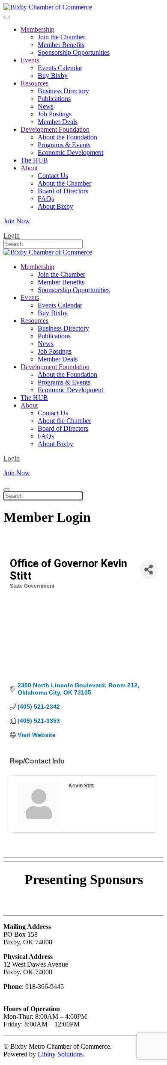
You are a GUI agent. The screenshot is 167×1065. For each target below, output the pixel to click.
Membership (37, 29)
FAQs (46, 198)
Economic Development (70, 152)
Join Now (16, 221)
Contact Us (53, 175)
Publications (54, 98)
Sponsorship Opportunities (74, 52)
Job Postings (55, 114)
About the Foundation (67, 137)
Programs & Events (64, 144)
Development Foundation (55, 129)
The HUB (34, 160)
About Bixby (55, 206)
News (46, 106)
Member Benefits (61, 44)
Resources (34, 83)
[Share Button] (148, 569)
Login (11, 235)
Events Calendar (60, 67)
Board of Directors (63, 191)
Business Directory (63, 91)
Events (30, 60)
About (29, 168)
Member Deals (58, 121)
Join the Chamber (61, 37)
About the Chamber (64, 183)
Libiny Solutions (60, 1054)
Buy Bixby (53, 75)
